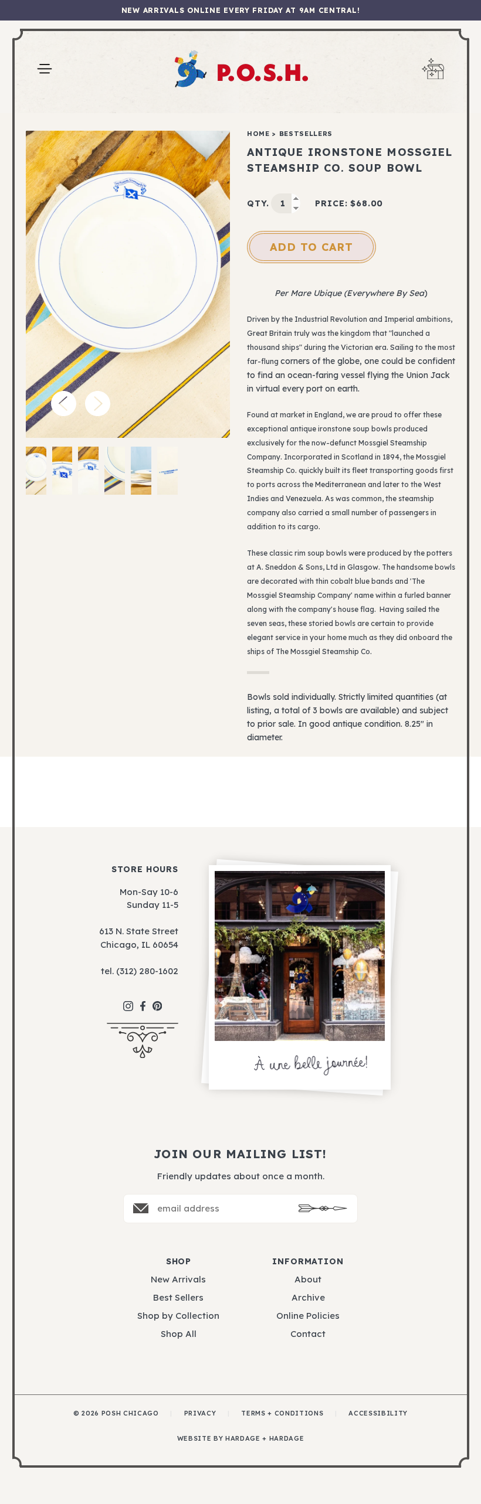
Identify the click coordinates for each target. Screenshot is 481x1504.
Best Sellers (178, 1297)
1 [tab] (36, 470)
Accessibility (378, 1413)
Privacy (200, 1413)
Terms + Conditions (282, 1413)
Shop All (179, 1333)
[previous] (63, 403)
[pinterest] (157, 999)
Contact (308, 1333)
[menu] (44, 69)
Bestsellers (306, 134)
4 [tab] (115, 470)
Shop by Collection (178, 1315)
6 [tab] (167, 470)
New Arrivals (178, 1279)
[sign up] (323, 1208)
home (258, 134)
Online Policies (308, 1315)
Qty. (258, 203)
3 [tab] (88, 470)
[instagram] (128, 1000)
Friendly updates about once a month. (240, 1176)
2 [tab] (62, 470)
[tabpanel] (128, 284)
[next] (97, 403)
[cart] (433, 69)
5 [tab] (141, 470)
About (307, 1279)
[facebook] (142, 1000)
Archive (308, 1297)
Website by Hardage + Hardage (240, 1438)
